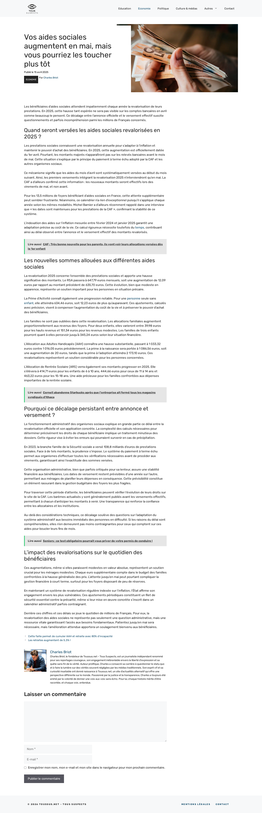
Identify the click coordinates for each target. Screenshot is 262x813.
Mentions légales (195, 804)
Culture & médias (186, 8)
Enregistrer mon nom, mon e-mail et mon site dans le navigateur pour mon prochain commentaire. (96, 767)
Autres (208, 8)
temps (139, 227)
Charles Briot (50, 77)
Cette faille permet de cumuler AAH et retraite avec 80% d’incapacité (70, 636)
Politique (163, 8)
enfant (29, 303)
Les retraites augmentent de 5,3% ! (49, 640)
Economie (144, 8)
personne (133, 298)
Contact (229, 8)
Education (124, 8)
